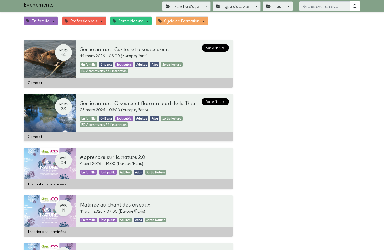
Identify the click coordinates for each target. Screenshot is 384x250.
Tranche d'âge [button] (186, 6)
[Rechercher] (355, 6)
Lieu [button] (277, 6)
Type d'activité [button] (236, 6)
